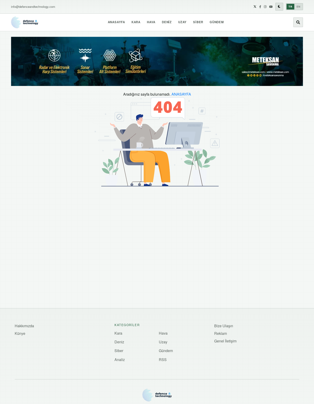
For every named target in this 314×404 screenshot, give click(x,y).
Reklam (220, 333)
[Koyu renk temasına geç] (279, 7)
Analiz (119, 359)
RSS (163, 359)
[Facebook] (260, 6)
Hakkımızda (24, 325)
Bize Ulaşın (223, 325)
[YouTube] (271, 6)
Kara (135, 22)
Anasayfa (116, 22)
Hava (151, 22)
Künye (20, 333)
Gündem (217, 22)
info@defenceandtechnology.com (33, 6)
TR (290, 6)
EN (298, 6)
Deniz (167, 22)
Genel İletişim (225, 341)
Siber (198, 22)
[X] (255, 6)
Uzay (182, 22)
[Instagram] (265, 6)
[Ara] (298, 22)
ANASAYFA (181, 94)
